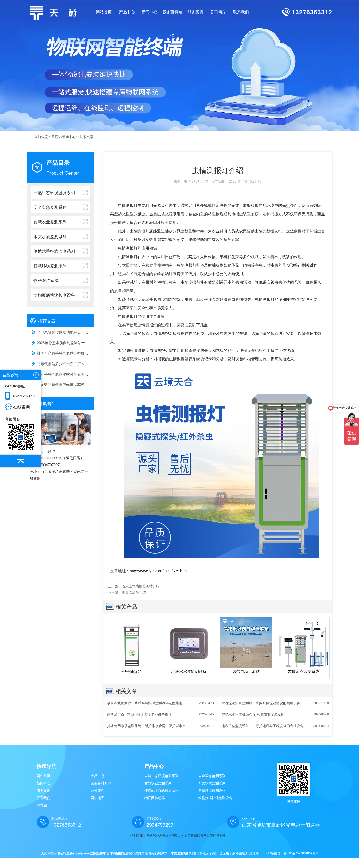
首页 (54, 136)
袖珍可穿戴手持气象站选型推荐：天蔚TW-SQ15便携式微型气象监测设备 (64, 353)
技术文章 (86, 136)
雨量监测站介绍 (134, 592)
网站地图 (97, 797)
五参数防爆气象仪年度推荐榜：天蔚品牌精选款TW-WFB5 (64, 384)
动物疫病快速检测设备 (215, 797)
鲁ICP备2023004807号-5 (301, 853)
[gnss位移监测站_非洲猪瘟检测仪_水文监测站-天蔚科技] (55, 12)
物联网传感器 (154, 797)
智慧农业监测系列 (158, 783)
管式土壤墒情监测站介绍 (140, 585)
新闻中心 (69, 136)
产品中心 (97, 775)
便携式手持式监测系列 (161, 790)
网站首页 (104, 12)
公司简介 (97, 790)
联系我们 (43, 797)
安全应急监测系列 (212, 775)
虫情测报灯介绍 (196, 181)
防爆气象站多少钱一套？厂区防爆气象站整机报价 (64, 363)
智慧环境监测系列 (212, 790)
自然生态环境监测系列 (161, 775)
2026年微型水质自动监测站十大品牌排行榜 (64, 342)
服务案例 (43, 790)
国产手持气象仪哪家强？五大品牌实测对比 (64, 373)
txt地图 (42, 804)
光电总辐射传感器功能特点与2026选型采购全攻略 (64, 332)
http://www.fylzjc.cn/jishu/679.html (159, 571)
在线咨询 (21, 407)
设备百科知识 (101, 783)
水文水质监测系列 (212, 783)
